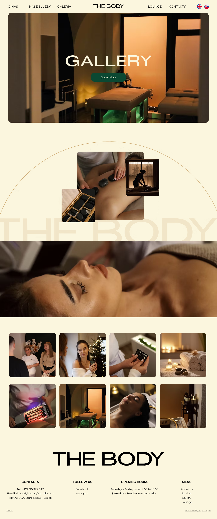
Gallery (186, 497)
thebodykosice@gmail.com (35, 493)
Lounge (187, 502)
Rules (10, 510)
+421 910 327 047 (33, 489)
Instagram (82, 493)
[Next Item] (205, 279)
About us (187, 489)
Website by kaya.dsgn (198, 510)
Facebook (82, 489)
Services (186, 493)
